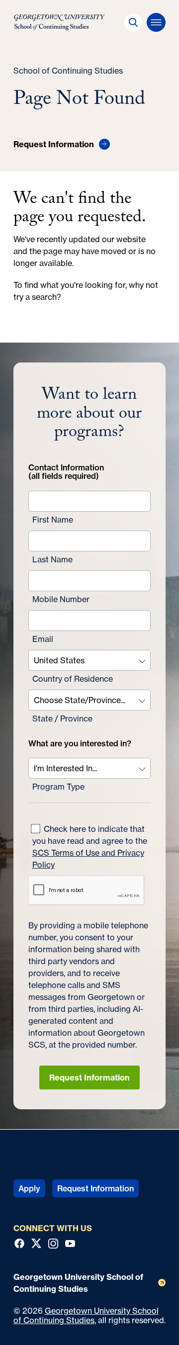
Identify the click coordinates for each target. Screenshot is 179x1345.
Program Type (58, 787)
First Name (52, 520)
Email (42, 639)
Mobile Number (61, 599)
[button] (133, 22)
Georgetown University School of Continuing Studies (86, 1315)
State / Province (62, 718)
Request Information (89, 1077)
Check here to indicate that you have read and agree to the (89, 847)
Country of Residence (72, 679)
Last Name (52, 559)
